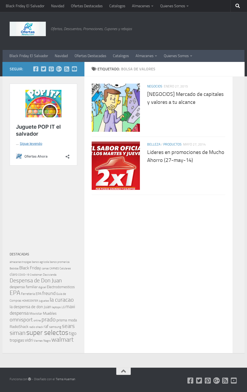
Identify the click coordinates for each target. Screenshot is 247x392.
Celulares (65, 268)
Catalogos (117, 6)
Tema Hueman (65, 379)
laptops (56, 307)
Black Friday (30, 268)
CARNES (54, 268)
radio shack (36, 327)
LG (63, 307)
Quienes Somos (172, 6)
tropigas (17, 340)
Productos (172, 144)
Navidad (57, 6)
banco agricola (40, 262)
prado (48, 319)
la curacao (62, 299)
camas (45, 268)
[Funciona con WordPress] (29, 379)
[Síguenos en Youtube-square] (74, 69)
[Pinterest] (51, 69)
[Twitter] (43, 69)
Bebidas (14, 268)
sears (68, 326)
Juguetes (44, 300)
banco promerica (59, 262)
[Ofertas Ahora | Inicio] (28, 29)
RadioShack (19, 326)
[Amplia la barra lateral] (239, 69)
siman (18, 333)
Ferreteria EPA (31, 294)
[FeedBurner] (66, 69)
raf (46, 326)
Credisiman (36, 274)
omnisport (21, 319)
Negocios (154, 86)
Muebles (49, 313)
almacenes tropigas (20, 262)
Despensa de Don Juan (36, 280)
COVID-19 (23, 274)
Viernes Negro (42, 340)
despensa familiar (24, 287)
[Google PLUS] (59, 69)
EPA (15, 292)
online (37, 320)
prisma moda (66, 320)
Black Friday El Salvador (25, 6)
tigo (72, 333)
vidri (29, 340)
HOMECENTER (30, 300)
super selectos (47, 332)
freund (48, 293)
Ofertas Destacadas (87, 6)
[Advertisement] (213, 30)
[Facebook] (36, 69)
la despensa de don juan (30, 306)
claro (13, 274)
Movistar (35, 314)
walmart (62, 339)
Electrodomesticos (61, 287)
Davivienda (49, 274)
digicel (42, 287)
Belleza (153, 144)
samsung (55, 327)
